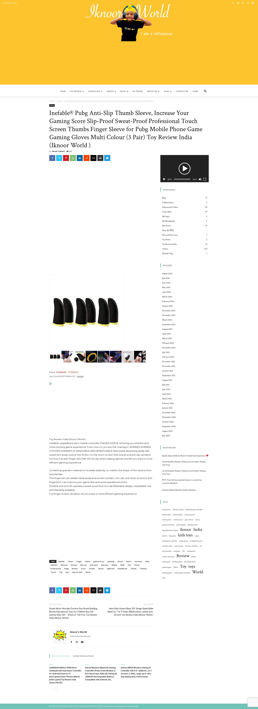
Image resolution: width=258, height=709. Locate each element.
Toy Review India (169, 244)
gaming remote (193, 525)
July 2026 (166, 278)
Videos (110, 91)
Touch (53, 572)
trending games (167, 573)
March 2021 (167, 398)
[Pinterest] (243, 3)
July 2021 (165, 384)
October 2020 (167, 421)
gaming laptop (181, 525)
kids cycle (94, 565)
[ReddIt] (87, 158)
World (88, 572)
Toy (60, 572)
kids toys (104, 565)
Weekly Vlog (167, 253)
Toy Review (75, 91)
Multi (122, 565)
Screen (92, 568)
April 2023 (166, 333)
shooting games (177, 562)
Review (75, 568)
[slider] (182, 179)
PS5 (183, 551)
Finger (79, 561)
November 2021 (168, 366)
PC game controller (191, 546)
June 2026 (166, 282)
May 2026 (166, 287)
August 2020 (167, 431)
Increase (138, 561)
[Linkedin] (80, 158)
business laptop (177, 515)
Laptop (197, 536)
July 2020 (166, 435)
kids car (83, 565)
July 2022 (166, 352)
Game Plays (94, 91)
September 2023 (168, 324)
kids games (172, 536)
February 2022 (168, 357)
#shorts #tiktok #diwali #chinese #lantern (179, 490)
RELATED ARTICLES (61, 656)
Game (195, 91)
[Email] (93, 158)
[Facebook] (233, 3)
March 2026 (167, 296)
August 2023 (167, 329)
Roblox (193, 557)
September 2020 (169, 426)
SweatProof (122, 568)
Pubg (66, 568)
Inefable (54, 565)
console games (166, 520)
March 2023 (167, 338)
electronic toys (178, 520)
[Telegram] (107, 158)
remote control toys (168, 557)
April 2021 (166, 394)
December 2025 (168, 310)
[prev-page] (51, 688)
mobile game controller (169, 541)
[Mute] (200, 179)
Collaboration (167, 202)
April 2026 (166, 292)
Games (197, 520)
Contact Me (182, 91)
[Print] (100, 158)
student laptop (166, 567)
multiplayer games (196, 541)
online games (179, 546)
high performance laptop (170, 530)
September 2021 (168, 375)
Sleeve (101, 568)
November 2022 (169, 347)
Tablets (175, 567)
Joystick (164, 536)
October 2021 (167, 371)
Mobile (114, 565)
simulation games (190, 562)
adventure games (178, 510)
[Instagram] (238, 3)
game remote (189, 520)
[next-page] (56, 688)
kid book (64, 565)
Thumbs (143, 568)
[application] (184, 168)
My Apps (165, 216)
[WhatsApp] (73, 158)
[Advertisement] (129, 64)
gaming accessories (168, 525)
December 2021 (168, 361)
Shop (166, 91)
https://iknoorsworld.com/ (80, 636)
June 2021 (166, 389)
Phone (137, 565)
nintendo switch (167, 546)
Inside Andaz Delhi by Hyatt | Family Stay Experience (184, 455)
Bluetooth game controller (194, 510)
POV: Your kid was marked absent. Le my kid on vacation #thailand (182, 481)
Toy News (166, 239)
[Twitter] (248, 3)
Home (63, 91)
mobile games (183, 541)
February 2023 (168, 343)
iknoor (129, 561)
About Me (152, 91)
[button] (205, 91)
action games (166, 510)
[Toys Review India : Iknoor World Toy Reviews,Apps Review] (129, 20)
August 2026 (167, 273)
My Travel (138, 91)
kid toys (74, 565)
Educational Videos (170, 207)
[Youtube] (253, 3)
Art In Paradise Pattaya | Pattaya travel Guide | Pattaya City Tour (184, 463)
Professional (56, 568)
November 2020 (169, 417)
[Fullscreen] (204, 179)
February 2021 (168, 403)
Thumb (133, 568)
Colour (70, 561)
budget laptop (166, 515)
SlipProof (110, 568)
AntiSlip (61, 561)
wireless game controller (182, 573)
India (147, 561)
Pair (129, 565)
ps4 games (177, 551)
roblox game (166, 562)
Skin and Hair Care (170, 235)
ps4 (201, 546)
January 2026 (167, 306)
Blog (123, 91)
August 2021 (167, 380)
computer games (190, 515)
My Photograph (168, 221)
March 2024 (167, 320)
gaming (111, 561)
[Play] (164, 179)
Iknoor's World (58, 151)
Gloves (120, 561)
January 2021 (167, 408)
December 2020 (168, 412)
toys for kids (77, 572)
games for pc (98, 561)
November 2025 (169, 315)
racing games (191, 551)
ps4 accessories (167, 551)
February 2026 (168, 301)
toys (67, 572)
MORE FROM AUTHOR (83, 656)
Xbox (163, 578)
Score (83, 568)
